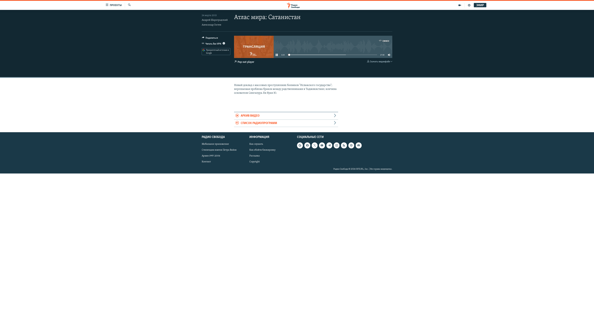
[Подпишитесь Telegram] (329, 145)
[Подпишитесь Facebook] (307, 145)
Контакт (206, 162)
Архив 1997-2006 (211, 156)
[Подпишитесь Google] (300, 145)
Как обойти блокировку (262, 150)
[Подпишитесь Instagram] (337, 145)
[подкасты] (469, 5)
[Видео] (460, 5)
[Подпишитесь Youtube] (322, 145)
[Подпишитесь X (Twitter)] (315, 145)
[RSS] (344, 145)
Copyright (254, 162)
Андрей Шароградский (215, 20)
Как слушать (256, 144)
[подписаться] (359, 145)
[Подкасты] (351, 145)
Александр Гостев (211, 25)
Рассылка (254, 156)
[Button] (210, 39)
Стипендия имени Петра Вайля (219, 150)
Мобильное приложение (215, 144)
